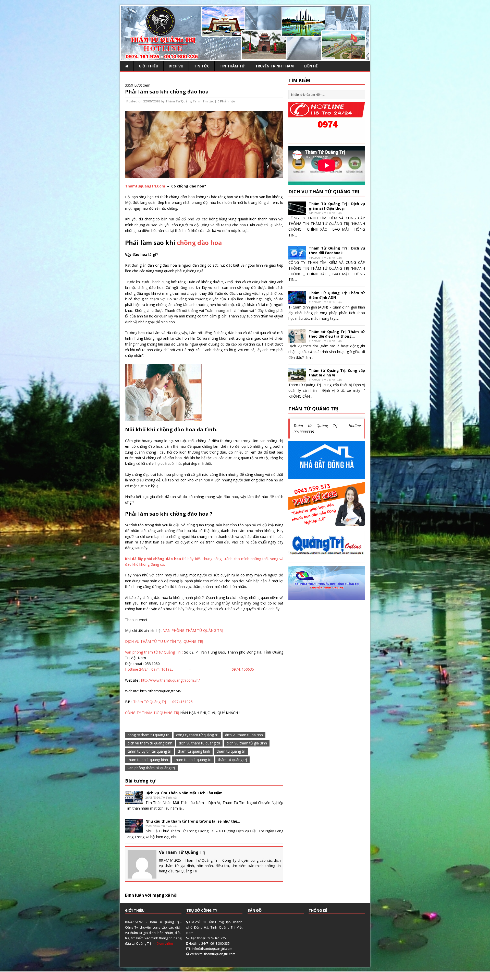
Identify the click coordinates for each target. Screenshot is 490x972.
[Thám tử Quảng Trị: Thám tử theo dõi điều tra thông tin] (297, 339)
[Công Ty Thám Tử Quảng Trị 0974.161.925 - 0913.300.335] (245, 57)
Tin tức (201, 66)
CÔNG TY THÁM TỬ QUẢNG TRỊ (152, 712)
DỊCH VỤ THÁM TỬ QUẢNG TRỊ (323, 191)
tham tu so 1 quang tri (193, 759)
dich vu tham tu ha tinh (244, 734)
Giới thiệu (148, 66)
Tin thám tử (232, 66)
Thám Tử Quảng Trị (181, 101)
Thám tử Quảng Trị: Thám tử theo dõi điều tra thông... (337, 334)
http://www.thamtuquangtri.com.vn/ (170, 680)
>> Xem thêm (162, 943)
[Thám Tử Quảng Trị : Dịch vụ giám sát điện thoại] (297, 211)
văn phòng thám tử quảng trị (151, 767)
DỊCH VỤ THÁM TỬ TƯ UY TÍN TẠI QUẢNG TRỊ (164, 641)
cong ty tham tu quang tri (148, 734)
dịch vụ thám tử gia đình (247, 743)
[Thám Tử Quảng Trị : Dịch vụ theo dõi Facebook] (297, 256)
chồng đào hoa (199, 242)
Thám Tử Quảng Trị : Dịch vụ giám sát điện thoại (337, 206)
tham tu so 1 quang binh (148, 759)
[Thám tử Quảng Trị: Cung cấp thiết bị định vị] (297, 378)
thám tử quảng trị (232, 759)
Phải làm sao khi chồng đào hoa (167, 91)
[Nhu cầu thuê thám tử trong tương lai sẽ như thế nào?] (134, 829)
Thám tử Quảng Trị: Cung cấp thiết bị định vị (337, 372)
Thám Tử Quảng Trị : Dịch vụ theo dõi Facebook (337, 250)
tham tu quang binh (194, 751)
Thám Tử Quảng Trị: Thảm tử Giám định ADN (337, 295)
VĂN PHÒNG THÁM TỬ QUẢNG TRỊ (193, 630)
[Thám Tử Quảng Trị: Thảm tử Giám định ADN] (297, 301)
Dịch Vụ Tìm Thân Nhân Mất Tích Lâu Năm (184, 792)
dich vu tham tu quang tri (199, 743)
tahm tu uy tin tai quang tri (149, 751)
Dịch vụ (176, 66)
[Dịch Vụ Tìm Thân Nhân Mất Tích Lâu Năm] (134, 801)
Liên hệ (311, 66)
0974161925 (182, 701)
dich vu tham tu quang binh (150, 743)
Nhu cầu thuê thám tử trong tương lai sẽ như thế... (192, 821)
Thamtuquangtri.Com (145, 186)
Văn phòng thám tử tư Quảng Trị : (154, 652)
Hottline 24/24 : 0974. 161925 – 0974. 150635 (189, 669)
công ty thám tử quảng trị (197, 734)
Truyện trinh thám (274, 66)
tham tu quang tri (231, 751)
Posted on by (145, 101)
